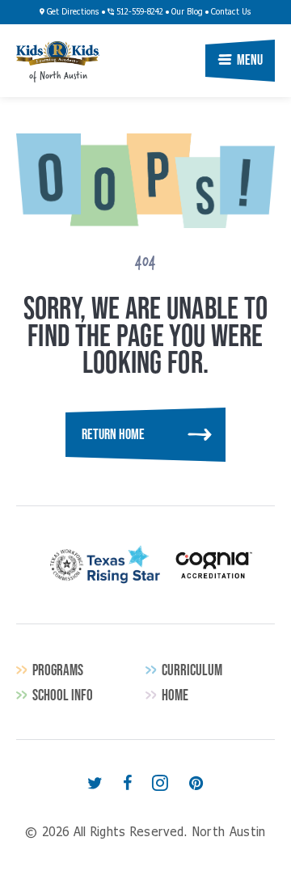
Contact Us (231, 12)
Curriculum (192, 670)
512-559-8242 (138, 12)
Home (175, 695)
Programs (57, 670)
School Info (62, 695)
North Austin (57, 53)
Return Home (113, 434)
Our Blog (187, 12)
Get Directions (71, 12)
